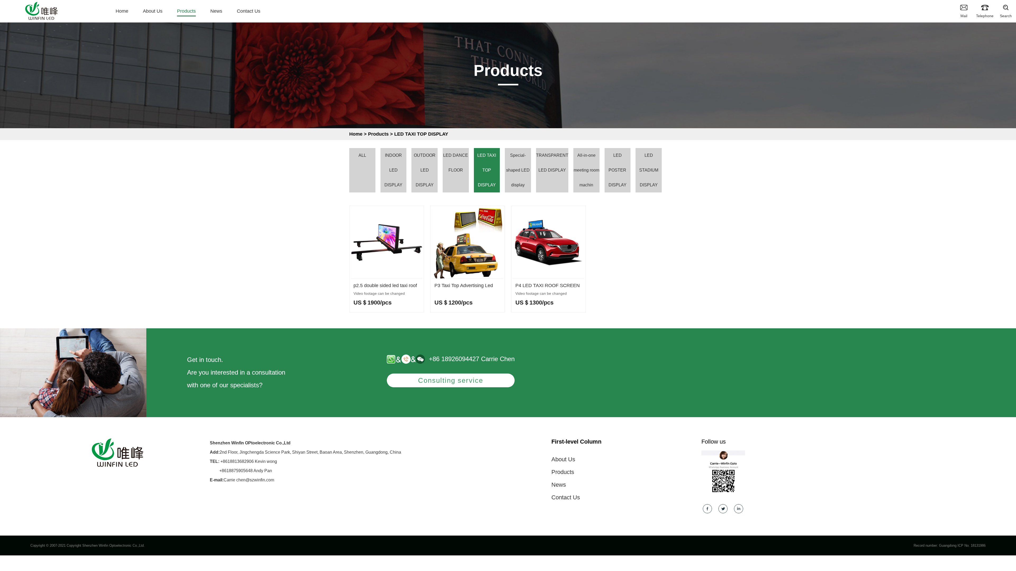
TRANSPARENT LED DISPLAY (552, 162)
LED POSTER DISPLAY (618, 170)
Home (355, 134)
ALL (362, 155)
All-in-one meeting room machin (586, 170)
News (558, 484)
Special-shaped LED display (518, 170)
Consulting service (450, 380)
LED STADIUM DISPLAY (648, 170)
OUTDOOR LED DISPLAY (425, 170)
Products (378, 134)
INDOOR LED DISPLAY (393, 170)
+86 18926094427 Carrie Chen (472, 358)
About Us (563, 459)
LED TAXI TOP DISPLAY (421, 134)
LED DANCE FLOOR (455, 162)
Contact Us (565, 497)
